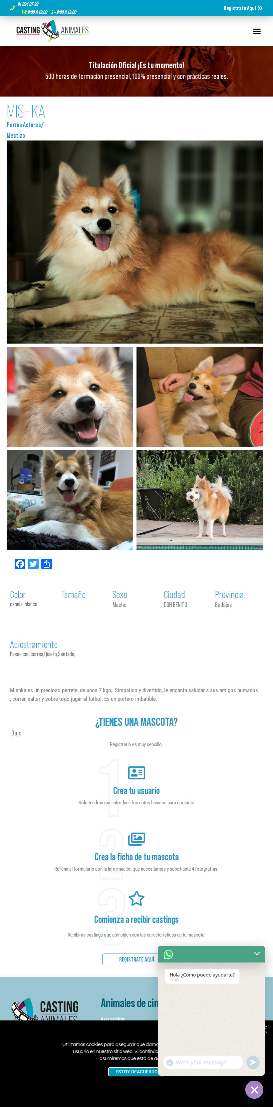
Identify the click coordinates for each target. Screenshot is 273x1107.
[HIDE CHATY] (254, 1090)
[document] (136, 553)
